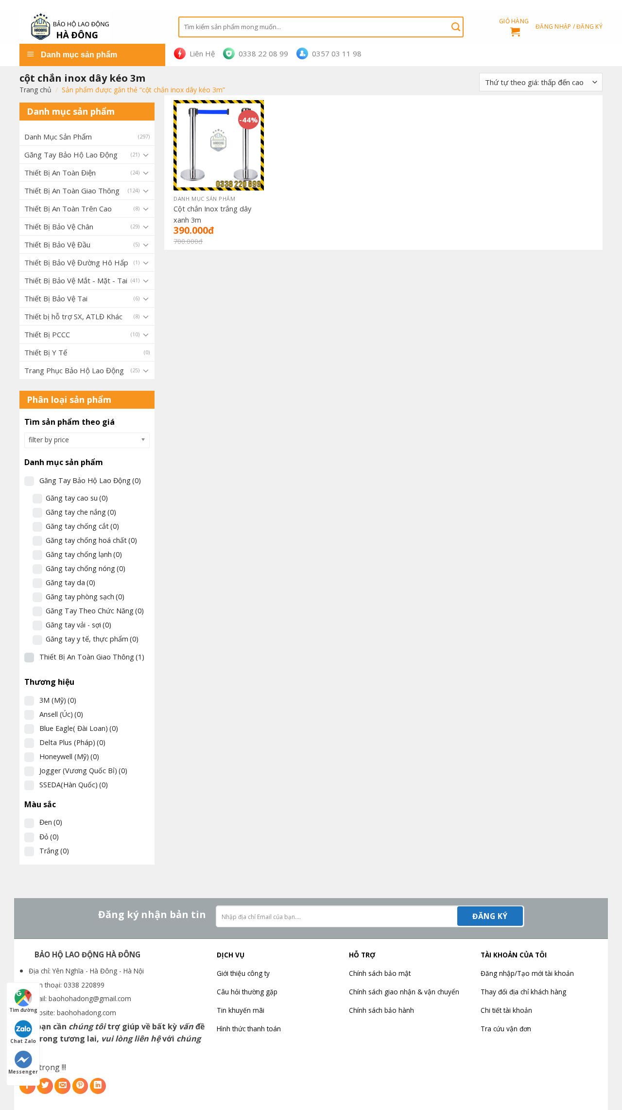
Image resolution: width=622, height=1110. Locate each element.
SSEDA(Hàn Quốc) (73, 784)
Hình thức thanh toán (249, 1028)
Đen (50, 822)
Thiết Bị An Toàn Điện (60, 172)
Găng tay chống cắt (82, 526)
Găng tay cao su (77, 498)
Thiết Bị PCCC (47, 334)
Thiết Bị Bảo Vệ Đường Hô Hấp (76, 262)
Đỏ (49, 836)
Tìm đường (23, 1009)
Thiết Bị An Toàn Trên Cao (68, 208)
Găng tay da (70, 582)
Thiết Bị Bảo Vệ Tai (55, 298)
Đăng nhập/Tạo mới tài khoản (527, 973)
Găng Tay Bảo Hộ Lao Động (71, 154)
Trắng (54, 850)
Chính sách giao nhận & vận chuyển (404, 991)
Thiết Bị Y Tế (45, 352)
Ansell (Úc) (61, 714)
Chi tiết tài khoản (506, 1010)
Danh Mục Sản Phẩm (58, 136)
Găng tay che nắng (81, 512)
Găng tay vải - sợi (78, 624)
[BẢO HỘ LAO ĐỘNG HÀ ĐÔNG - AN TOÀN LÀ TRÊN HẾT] (91, 27)
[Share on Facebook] (27, 1086)
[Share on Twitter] (45, 1086)
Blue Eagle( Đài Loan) (78, 728)
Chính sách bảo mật (380, 973)
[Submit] (456, 26)
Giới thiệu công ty (243, 973)
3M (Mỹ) (57, 700)
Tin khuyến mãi (240, 1010)
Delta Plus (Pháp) (72, 742)
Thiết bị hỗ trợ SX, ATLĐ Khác (73, 316)
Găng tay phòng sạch (85, 596)
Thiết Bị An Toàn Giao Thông (72, 190)
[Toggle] (146, 154)
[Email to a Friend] (62, 1086)
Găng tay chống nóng (85, 568)
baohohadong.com (86, 1012)
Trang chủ (35, 89)
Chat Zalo (23, 1041)
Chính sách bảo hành (381, 1010)
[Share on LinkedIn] (98, 1086)
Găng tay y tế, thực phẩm (92, 638)
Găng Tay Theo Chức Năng (95, 610)
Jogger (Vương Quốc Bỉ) (83, 770)
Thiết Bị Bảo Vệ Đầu (57, 244)
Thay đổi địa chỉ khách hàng (523, 991)
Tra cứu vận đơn (506, 1028)
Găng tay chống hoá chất (91, 540)
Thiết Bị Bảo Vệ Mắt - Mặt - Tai (75, 280)
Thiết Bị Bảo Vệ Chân (58, 226)
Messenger (23, 1071)
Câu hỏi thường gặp (247, 991)
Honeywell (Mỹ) (69, 756)
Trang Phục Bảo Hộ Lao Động (74, 370)
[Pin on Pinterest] (80, 1086)
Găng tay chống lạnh (84, 554)
